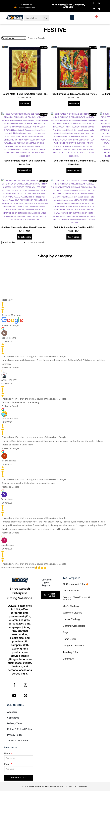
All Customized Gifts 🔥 (76, 584)
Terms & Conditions (18, 740)
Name (7, 753)
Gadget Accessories (73, 645)
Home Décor (69, 639)
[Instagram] (99, 3)
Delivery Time (14, 723)
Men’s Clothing (71, 606)
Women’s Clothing (72, 612)
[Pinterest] (99, 8)
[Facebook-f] (94, 3)
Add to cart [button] (25, 103)
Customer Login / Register (47, 582)
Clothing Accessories (74, 626)
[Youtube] (94, 8)
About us (12, 712)
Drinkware (68, 658)
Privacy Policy (14, 734)
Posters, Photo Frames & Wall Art (76, 598)
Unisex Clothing (71, 619)
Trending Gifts (70, 652)
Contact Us (13, 717)
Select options (24, 170)
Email (7, 764)
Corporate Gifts (71, 590)
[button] (72, 17)
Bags (65, 632)
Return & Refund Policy (19, 729)
